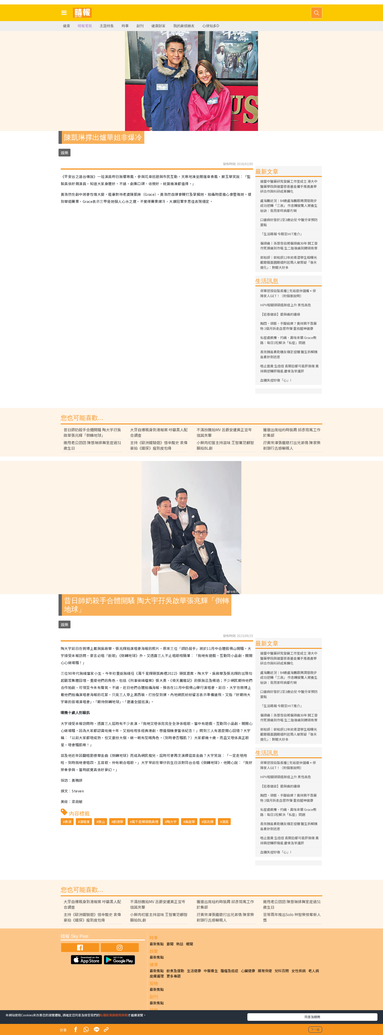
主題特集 (107, 26)
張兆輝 (208, 821)
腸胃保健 (265, 970)
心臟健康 (248, 970)
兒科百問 (282, 970)
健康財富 (158, 26)
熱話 (179, 943)
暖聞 (189, 943)
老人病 (313, 970)
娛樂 (64, 152)
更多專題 (173, 976)
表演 (68, 821)
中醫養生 (211, 970)
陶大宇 (172, 821)
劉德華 (118, 821)
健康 (66, 26)
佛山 (101, 821)
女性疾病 (298, 970)
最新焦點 (157, 943)
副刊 (140, 26)
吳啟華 (190, 821)
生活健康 (194, 970)
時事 (125, 26)
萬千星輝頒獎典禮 (145, 821)
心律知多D (210, 26)
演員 (225, 821)
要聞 (170, 943)
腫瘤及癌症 (229, 970)
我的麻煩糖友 (184, 26)
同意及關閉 (312, 1017)
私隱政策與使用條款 (114, 1015)
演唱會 (85, 821)
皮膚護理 (157, 976)
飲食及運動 (175, 970)
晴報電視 (85, 26)
